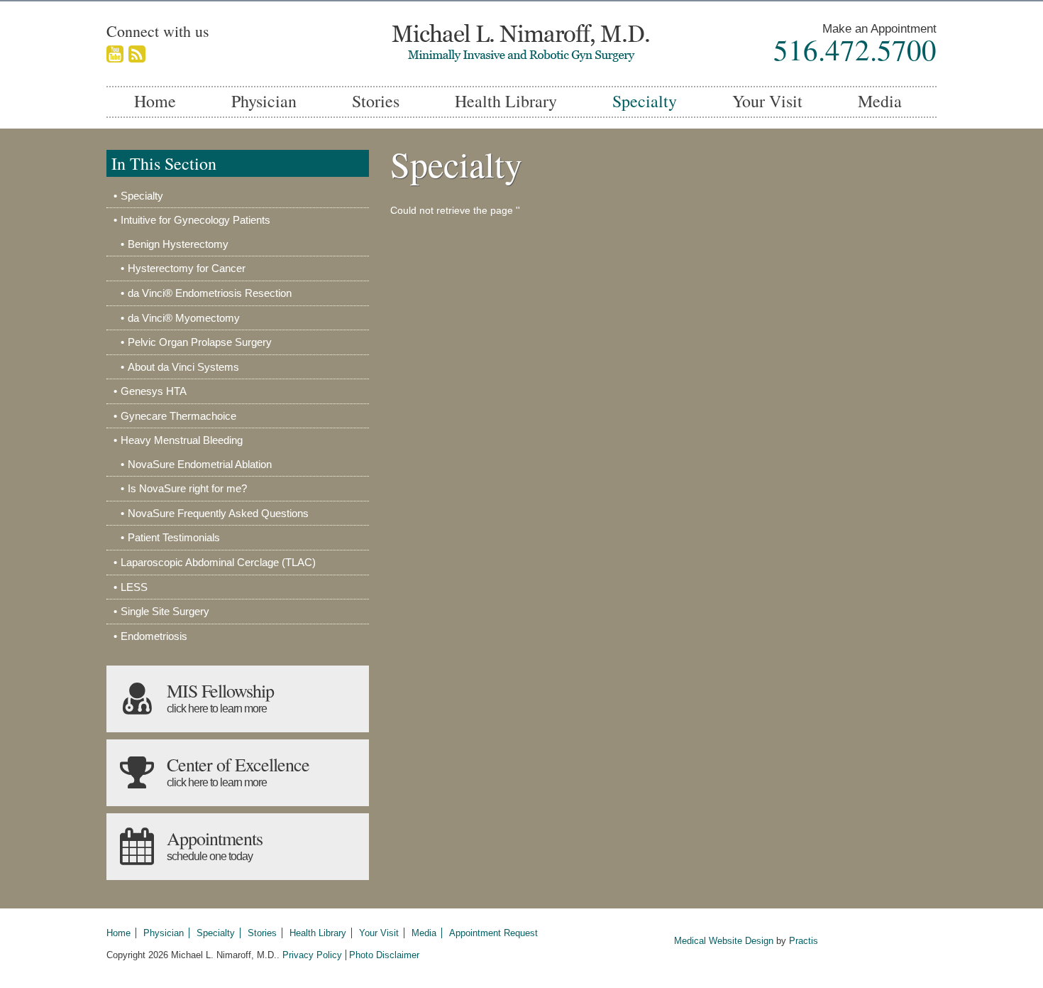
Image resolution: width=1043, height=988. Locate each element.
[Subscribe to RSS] (136, 55)
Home (155, 100)
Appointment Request (493, 933)
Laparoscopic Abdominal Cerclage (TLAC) (218, 562)
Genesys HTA (154, 391)
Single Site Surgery (165, 611)
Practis (803, 940)
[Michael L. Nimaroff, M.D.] (521, 43)
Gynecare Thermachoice (178, 416)
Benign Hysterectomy (178, 244)
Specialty (644, 100)
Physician (264, 100)
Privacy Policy (312, 955)
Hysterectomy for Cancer (186, 268)
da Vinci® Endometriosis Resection (210, 293)
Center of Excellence (238, 770)
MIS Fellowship (220, 696)
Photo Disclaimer (384, 955)
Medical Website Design (723, 940)
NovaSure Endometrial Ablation (200, 464)
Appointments (215, 844)
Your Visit (767, 100)
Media (880, 100)
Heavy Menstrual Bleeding (182, 440)
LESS (134, 587)
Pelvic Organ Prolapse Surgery (200, 342)
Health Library (506, 100)
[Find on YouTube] (114, 55)
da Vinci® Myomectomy (184, 318)
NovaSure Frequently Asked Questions (218, 513)
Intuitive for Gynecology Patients (195, 220)
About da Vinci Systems (183, 367)
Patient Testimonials (174, 537)
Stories (375, 100)
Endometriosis (154, 636)
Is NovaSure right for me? (187, 488)
